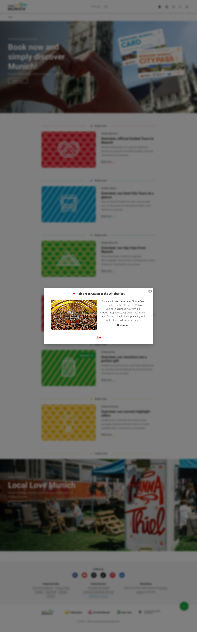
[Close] (150, 291)
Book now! (122, 325)
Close (98, 337)
